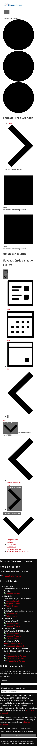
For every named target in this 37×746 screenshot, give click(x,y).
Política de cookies (28, 743)
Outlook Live (11, 547)
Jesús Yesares (10, 741)
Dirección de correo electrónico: (13, 688)
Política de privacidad (16, 743)
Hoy (4, 420)
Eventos (9, 123)
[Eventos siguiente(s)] (7, 416)
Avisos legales (5, 743)
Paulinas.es (8, 653)
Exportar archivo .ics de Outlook (18, 551)
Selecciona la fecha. (24, 432)
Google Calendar (12, 540)
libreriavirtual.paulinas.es (13, 643)
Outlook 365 (11, 544)
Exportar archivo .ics (14, 549)
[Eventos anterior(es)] (20, 414)
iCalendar (10, 542)
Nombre (4, 680)
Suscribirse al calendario (12, 513)
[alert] (18, 191)
